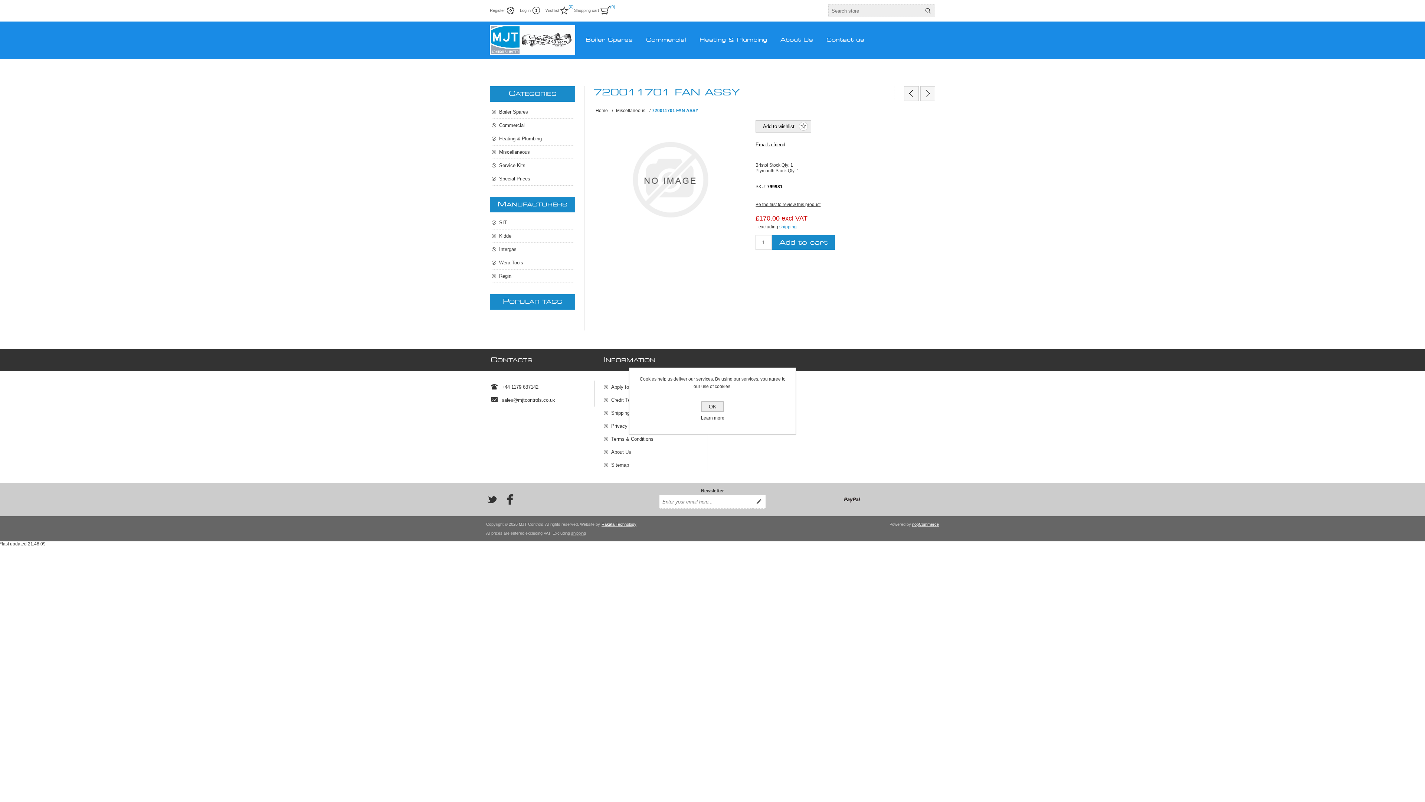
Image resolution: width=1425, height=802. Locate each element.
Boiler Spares (513, 112)
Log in (525, 10)
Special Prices (514, 179)
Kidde (505, 236)
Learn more (712, 418)
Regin (505, 276)
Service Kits (512, 165)
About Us (621, 452)
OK (712, 407)
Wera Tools (511, 262)
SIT (503, 222)
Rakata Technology (619, 524)
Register (497, 10)
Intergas (508, 249)
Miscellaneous (514, 152)
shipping (788, 226)
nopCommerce (925, 524)
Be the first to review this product (788, 204)
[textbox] (875, 11)
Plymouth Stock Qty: (776, 170)
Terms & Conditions (632, 439)
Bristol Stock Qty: (773, 165)
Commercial (512, 125)
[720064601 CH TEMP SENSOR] (927, 93)
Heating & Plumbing (520, 138)
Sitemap (620, 465)
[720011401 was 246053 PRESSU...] (911, 93)
